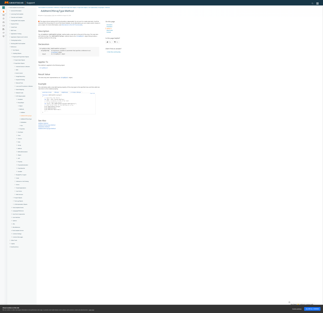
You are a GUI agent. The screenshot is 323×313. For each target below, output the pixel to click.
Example (109, 32)
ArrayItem (20, 99)
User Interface (16, 217)
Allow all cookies (312, 309)
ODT (19, 158)
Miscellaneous (16, 227)
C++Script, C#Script (76, 92)
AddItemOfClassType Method (46, 125)
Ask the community (114, 52)
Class (19, 135)
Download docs (15, 247)
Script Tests (14, 27)
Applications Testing (16, 33)
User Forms (19, 191)
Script (17, 178)
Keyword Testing (20, 79)
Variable (20, 171)
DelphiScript (64, 92)
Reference (13, 47)
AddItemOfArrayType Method (47, 128)
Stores (17, 184)
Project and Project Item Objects (21, 56)
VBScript (56, 92)
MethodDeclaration (23, 152)
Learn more (91, 310)
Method (20, 148)
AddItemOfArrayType (26, 115)
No (117, 42)
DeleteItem (23, 122)
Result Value (110, 30)
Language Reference (18, 211)
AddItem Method (43, 123)
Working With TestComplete (18, 43)
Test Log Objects (18, 201)
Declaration (109, 26)
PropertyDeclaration (23, 165)
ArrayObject (21, 102)
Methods (21, 109)
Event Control (19, 73)
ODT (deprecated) (20, 96)
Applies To (109, 28)
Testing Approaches (16, 40)
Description (109, 25)
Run (22, 125)
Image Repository (20, 76)
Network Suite (19, 93)
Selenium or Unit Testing (22, 181)
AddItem (23, 112)
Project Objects (18, 197)
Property (20, 161)
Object (20, 106)
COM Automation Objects (20, 204)
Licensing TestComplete (17, 14)
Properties (22, 129)
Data (19, 142)
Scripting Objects (17, 53)
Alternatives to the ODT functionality (71, 25)
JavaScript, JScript (47, 92)
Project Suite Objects (19, 60)
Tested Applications (21, 188)
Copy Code (92, 93)
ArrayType (20, 132)
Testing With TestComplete (18, 20)
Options (15, 220)
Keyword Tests (15, 24)
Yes (110, 42)
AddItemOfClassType (26, 119)
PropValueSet (21, 168)
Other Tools (14, 240)
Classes (20, 138)
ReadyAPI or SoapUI (21, 175)
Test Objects (16, 50)
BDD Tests (13, 30)
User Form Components (19, 214)
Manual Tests (19, 83)
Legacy (13, 243)
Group (19, 145)
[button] (317, 3)
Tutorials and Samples (16, 17)
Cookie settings (297, 309)
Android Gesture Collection (23, 66)
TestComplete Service (18, 230)
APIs (14, 224)
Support (31, 2)
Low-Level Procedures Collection (24, 86)
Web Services (19, 194)
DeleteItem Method (44, 127)
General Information (16, 11)
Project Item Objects (19, 63)
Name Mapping (20, 89)
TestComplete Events (18, 207)
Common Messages (18, 237)
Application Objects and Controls (19, 37)
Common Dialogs (17, 234)
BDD (17, 70)
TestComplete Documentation (17, 7)
